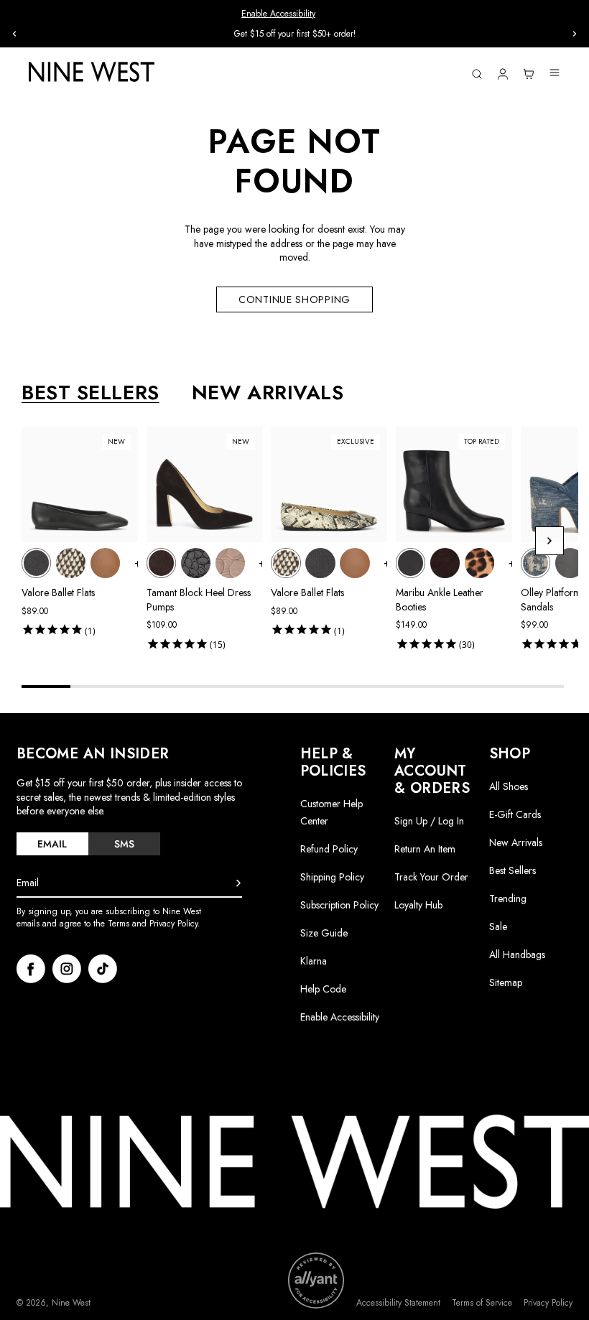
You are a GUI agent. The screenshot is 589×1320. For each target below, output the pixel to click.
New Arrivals (515, 842)
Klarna (313, 961)
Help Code (323, 989)
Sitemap (505, 982)
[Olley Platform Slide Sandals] (535, 562)
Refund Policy (329, 849)
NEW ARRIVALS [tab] (268, 393)
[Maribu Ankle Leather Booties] (410, 562)
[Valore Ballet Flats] (36, 562)
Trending (508, 898)
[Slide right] (574, 33)
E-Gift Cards (515, 814)
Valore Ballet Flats (58, 592)
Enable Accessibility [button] (278, 13)
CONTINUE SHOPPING (294, 299)
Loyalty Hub (418, 905)
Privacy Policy (548, 1303)
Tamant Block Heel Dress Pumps (199, 599)
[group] (294, 34)
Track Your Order (431, 877)
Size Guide (324, 933)
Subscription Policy (339, 905)
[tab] (52, 843)
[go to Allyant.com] (316, 1280)
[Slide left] (14, 33)
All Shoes (508, 786)
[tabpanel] (300, 541)
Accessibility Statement (398, 1303)
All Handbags (517, 954)
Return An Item (424, 849)
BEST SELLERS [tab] (90, 393)
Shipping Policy (332, 877)
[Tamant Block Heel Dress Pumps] (161, 562)
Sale (498, 926)
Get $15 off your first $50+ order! (295, 33)
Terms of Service (482, 1303)
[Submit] (238, 883)
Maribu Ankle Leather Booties (439, 599)
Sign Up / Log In (429, 821)
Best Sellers (512, 870)
